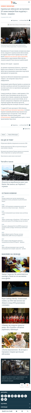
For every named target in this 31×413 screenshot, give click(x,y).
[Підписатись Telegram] (22, 396)
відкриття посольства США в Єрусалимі (16, 56)
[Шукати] (27, 411)
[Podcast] (2, 399)
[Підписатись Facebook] (2, 396)
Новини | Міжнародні (7, 6)
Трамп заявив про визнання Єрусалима (12, 110)
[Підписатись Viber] (19, 396)
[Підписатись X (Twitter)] (9, 396)
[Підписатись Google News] (5, 396)
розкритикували (6, 117)
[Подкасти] (22, 411)
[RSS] (25, 396)
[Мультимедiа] (16, 411)
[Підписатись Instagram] (15, 396)
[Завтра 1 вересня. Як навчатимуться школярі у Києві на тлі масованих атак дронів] (15, 264)
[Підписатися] (5, 399)
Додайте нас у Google (7, 411)
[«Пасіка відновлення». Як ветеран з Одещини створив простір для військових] (15, 340)
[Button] (14, 20)
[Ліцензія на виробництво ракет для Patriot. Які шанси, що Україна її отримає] (15, 172)
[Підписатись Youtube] (12, 396)
